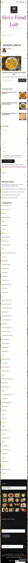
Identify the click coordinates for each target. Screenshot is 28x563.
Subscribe (22, 80)
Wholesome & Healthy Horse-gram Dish (9, 93)
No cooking (4, 363)
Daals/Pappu (5, 261)
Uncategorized (5, 446)
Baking (3, 233)
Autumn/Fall (5, 225)
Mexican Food (5, 351)
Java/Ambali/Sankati (6, 316)
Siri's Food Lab (14, 20)
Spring (3, 426)
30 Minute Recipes (6, 206)
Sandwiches (5, 399)
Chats (3, 249)
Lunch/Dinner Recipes (7, 336)
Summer (4, 434)
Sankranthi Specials (6, 402)
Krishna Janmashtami (7, 328)
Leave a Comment (5, 53)
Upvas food (4, 454)
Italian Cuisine (5, 312)
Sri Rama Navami (6, 430)
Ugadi (3, 442)
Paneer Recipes (5, 371)
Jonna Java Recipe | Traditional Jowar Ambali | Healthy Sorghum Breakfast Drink (12, 185)
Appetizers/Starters (6, 217)
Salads (3, 391)
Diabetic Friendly (6, 265)
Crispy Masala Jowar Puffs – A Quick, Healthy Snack (14, 189)
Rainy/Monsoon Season (7, 379)
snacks (3, 418)
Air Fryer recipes (6, 210)
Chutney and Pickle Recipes (8, 253)
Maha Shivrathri (5, 339)
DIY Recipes (5, 273)
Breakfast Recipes (6, 245)
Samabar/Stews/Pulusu (7, 395)
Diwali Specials (5, 269)
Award (3, 229)
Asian (3, 221)
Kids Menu (4, 324)
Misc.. (3, 355)
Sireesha (8, 49)
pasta (3, 375)
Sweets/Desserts (6, 438)
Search (4, 173)
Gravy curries (5, 292)
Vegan (3, 458)
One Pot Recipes (6, 367)
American (4, 213)
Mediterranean (5, 347)
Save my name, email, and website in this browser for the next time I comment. (13, 156)
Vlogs (3, 466)
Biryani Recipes (5, 241)
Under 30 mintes (6, 450)
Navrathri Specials (6, 359)
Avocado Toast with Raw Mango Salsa (11, 195)
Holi (3, 296)
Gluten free (4, 288)
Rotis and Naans (5, 387)
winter (3, 473)
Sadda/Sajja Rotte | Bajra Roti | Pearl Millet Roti (9, 114)
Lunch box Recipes (6, 332)
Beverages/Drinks (6, 237)
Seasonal (4, 410)
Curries (3, 257)
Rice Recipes (5, 383)
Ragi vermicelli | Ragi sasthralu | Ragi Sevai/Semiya (10, 103)
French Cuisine (5, 280)
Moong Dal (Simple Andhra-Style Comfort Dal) (13, 192)
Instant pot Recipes (6, 304)
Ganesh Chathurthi (6, 284)
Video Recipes (5, 462)
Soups (3, 422)
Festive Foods (5, 276)
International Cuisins (7, 308)
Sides (3, 414)
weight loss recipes (6, 469)
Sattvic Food (5, 406)
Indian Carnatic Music (7, 300)
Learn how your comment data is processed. (14, 167)
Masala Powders (6, 343)
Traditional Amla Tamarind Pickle (10, 198)
